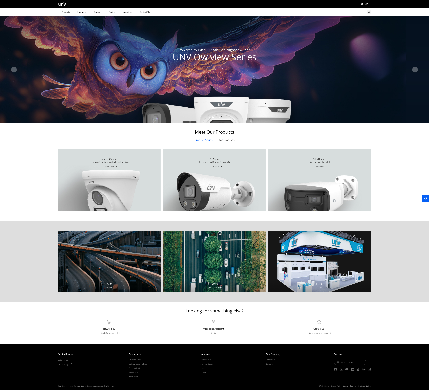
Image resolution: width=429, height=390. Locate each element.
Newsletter (133, 377)
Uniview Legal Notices (138, 364)
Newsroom (206, 354)
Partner (112, 12)
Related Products (66, 354)
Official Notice (135, 360)
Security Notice (135, 368)
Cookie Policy (348, 386)
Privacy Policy (336, 386)
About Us (127, 12)
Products (65, 12)
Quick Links (135, 354)
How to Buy (134, 372)
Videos (203, 372)
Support (97, 12)
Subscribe (339, 354)
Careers (269, 364)
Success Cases (207, 364)
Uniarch (61, 360)
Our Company (273, 354)
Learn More (214, 70)
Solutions (81, 12)
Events (203, 368)
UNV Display (63, 364)
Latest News (206, 360)
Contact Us (145, 12)
